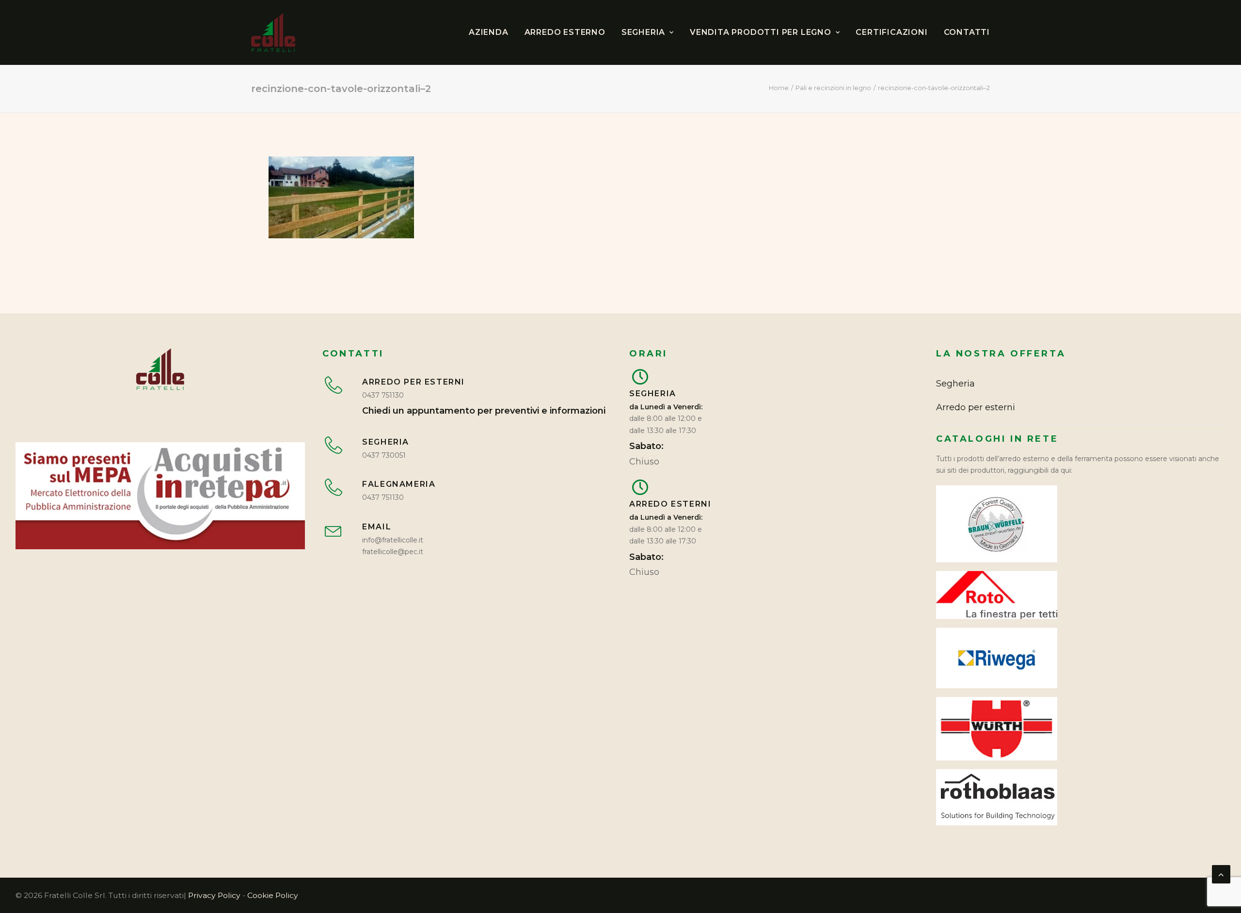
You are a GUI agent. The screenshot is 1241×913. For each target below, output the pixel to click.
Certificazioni (891, 32)
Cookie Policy (272, 895)
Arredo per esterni (975, 407)
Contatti (967, 32)
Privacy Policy (214, 895)
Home (779, 88)
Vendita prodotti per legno (760, 32)
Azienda (489, 32)
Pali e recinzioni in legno (833, 88)
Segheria (643, 32)
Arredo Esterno (565, 32)
